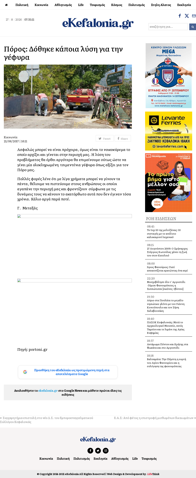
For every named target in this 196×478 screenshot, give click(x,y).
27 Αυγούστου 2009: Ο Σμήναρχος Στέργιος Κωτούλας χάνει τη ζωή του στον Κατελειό (167, 252)
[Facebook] (180, 16)
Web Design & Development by (133, 474)
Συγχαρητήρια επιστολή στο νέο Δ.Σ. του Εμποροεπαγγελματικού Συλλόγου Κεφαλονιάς (46, 420)
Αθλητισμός (119, 458)
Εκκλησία (100, 458)
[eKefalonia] (98, 23)
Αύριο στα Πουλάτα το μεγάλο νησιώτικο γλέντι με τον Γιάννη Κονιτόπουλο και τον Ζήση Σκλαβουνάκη (166, 305)
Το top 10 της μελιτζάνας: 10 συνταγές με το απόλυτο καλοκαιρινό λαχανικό (164, 233)
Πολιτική (63, 458)
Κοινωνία (46, 458)
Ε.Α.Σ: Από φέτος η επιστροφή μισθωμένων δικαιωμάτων (153, 418)
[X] (187, 16)
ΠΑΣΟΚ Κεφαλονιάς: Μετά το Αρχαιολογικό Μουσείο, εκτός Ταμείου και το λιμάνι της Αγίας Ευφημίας (166, 327)
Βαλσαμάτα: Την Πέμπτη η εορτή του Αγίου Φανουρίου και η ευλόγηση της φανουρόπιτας (166, 362)
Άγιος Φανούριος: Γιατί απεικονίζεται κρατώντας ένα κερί (167, 268)
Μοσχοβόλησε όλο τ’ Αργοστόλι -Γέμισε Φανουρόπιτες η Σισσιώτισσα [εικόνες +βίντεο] (166, 285)
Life (135, 458)
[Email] (194, 16)
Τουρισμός (149, 458)
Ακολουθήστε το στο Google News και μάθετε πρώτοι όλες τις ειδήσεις (68, 392)
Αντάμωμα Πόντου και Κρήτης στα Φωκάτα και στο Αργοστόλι (167, 345)
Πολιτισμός (82, 458)
